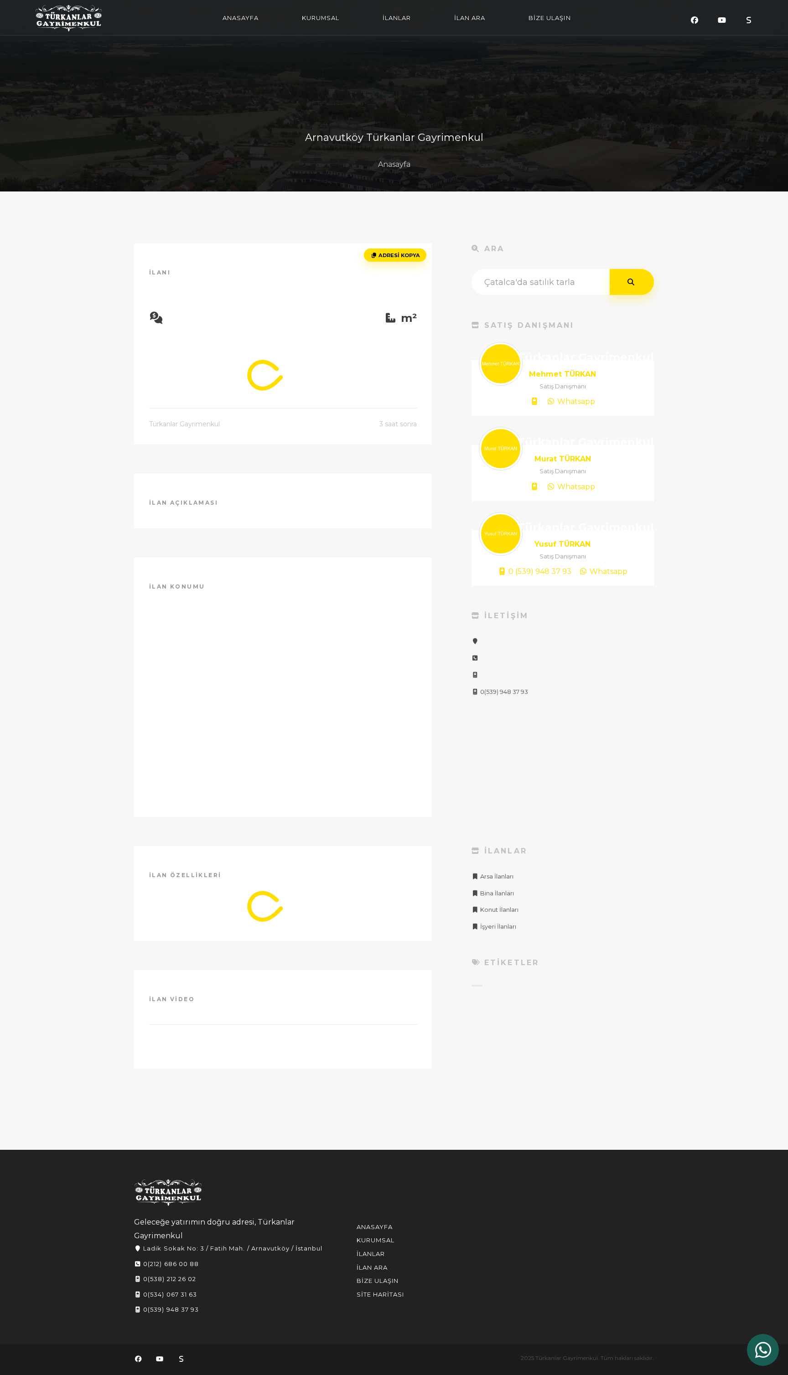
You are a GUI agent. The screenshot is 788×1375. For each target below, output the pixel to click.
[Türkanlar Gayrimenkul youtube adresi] (721, 20)
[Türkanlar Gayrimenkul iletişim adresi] (475, 641)
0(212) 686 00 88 (170, 1263)
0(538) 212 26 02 (168, 1278)
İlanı (160, 272)
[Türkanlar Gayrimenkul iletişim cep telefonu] (475, 675)
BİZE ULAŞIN (549, 17)
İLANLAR (397, 17)
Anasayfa (394, 164)
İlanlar (371, 1253)
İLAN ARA (469, 17)
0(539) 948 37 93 (503, 691)
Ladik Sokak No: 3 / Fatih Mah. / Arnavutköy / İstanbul (231, 1248)
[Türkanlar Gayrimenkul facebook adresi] (694, 20)
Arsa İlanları (496, 876)
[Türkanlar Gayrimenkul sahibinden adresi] (748, 20)
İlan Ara (372, 1267)
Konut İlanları (498, 909)
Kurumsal (375, 1240)
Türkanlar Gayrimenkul (69, 18)
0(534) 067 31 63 (169, 1294)
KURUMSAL (320, 17)
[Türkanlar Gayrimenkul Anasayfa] (168, 1193)
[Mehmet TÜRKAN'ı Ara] (534, 401)
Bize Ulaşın (378, 1280)
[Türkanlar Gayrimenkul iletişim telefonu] (475, 658)
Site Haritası (380, 1294)
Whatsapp (575, 401)
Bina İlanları (496, 893)
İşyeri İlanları (497, 926)
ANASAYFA (241, 17)
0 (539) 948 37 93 (539, 571)
